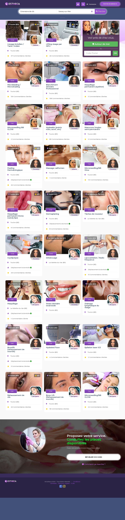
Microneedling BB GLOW (15, 128)
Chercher (101, 11)
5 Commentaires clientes (97, 96)
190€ (12, 81)
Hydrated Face (53, 347)
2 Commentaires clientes (20, 139)
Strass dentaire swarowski (53, 305)
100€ (12, 40)
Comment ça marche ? (94, 464)
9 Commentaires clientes (20, 228)
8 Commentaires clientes (58, 229)
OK (115, 53)
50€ (89, 123)
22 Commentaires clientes (98, 407)
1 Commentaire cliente (58, 178)
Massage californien (55, 168)
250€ (12, 210)
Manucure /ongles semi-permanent (93, 128)
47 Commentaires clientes (20, 56)
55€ (12, 300)
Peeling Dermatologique (15, 169)
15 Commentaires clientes (98, 275)
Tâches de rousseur (94, 214)
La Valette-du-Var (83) (95, 219)
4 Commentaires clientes (58, 357)
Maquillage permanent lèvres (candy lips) (15, 216)
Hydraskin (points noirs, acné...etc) (54, 128)
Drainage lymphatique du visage (92, 306)
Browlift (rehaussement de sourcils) (15, 349)
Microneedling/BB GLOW (93, 396)
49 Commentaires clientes (20, 273)
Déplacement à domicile (20, 180)
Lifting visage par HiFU (54, 45)
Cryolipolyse (12, 258)
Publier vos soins (94, 457)
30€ (50, 164)
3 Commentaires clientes (20, 366)
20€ (50, 300)
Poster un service (109, 4)
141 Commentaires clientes (98, 180)
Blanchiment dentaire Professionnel (52, 87)
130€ (89, 210)
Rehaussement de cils (15, 396)
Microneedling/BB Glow (93, 169)
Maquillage (12, 304)
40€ (89, 343)
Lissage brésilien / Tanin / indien (15, 45)
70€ (50, 81)
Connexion (92, 4)
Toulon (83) (14, 51)
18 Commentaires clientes (59, 409)
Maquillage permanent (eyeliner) (94, 86)
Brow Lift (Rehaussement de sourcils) (55, 397)
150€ (89, 81)
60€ (12, 164)
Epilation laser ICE (93, 347)
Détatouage (51, 258)
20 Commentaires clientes (20, 407)
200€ (51, 40)
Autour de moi (101, 44)
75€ (50, 343)
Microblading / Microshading (14, 86)
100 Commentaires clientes (20, 96)
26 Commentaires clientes (59, 56)
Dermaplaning (52, 214)
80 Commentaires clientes (59, 139)
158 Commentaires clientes (59, 98)
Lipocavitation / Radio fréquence (94, 259)
